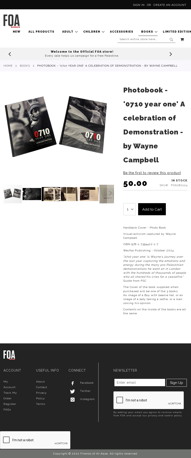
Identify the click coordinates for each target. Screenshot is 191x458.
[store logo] (11, 21)
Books (25, 65)
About (40, 381)
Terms (40, 404)
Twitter (85, 391)
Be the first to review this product (152, 173)
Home (8, 65)
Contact (41, 387)
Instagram (87, 399)
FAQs (7, 409)
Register (9, 404)
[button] (32, 194)
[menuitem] (18, 32)
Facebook (87, 382)
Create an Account (169, 5)
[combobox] (146, 39)
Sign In (139, 5)
